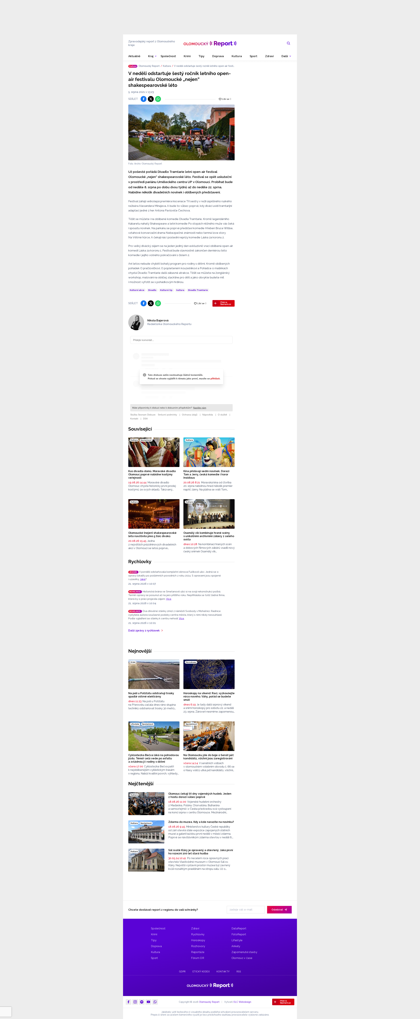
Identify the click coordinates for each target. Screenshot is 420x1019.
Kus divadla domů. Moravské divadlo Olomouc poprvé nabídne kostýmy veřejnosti (152, 474)
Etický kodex (201, 971)
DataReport (238, 928)
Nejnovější (139, 651)
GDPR (182, 971)
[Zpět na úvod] (210, 43)
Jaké (143, 579)
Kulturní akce (137, 290)
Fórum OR (197, 958)
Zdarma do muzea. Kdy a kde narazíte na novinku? (201, 822)
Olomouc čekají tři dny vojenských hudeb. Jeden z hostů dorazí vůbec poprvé (199, 795)
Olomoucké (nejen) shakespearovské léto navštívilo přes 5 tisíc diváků (152, 534)
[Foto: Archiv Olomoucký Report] (181, 132)
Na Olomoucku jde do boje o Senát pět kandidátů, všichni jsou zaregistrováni (208, 757)
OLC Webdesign (242, 1002)
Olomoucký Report (149, 66)
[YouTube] (148, 1002)
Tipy (154, 940)
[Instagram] (135, 1002)
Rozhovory (198, 946)
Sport (154, 958)
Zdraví (195, 928)
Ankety (235, 946)
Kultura (167, 66)
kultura (180, 290)
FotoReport (238, 934)
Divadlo (152, 290)
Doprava (156, 946)
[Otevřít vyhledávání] (288, 43)
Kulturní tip (166, 290)
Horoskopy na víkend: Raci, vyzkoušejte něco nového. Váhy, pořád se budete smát (209, 696)
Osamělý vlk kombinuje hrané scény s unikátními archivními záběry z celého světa (208, 536)
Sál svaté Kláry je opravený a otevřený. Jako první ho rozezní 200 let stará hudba (200, 852)
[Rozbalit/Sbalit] (156, 56)
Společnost (158, 928)
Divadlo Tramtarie (198, 290)
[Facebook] (128, 1002)
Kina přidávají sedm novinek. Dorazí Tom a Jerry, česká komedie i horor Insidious (206, 474)
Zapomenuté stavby (244, 952)
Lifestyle (236, 940)
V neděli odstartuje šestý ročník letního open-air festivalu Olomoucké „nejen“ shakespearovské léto (203, 66)
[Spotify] (142, 1002)
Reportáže (197, 952)
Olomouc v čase (241, 958)
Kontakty (223, 971)
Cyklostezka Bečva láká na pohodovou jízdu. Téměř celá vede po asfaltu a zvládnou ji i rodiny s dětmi (153, 758)
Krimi (154, 934)
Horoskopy (198, 940)
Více (168, 598)
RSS (239, 971)
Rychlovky (139, 561)
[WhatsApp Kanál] (155, 1002)
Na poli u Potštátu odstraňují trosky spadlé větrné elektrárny (151, 695)
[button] (286, 56)
